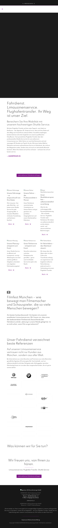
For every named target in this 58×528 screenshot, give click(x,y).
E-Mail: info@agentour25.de (31, 497)
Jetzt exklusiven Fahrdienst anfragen (29, 175)
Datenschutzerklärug (34, 519)
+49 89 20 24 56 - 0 (29, 3)
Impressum (25, 519)
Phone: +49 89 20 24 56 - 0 (30, 496)
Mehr (10, 224)
